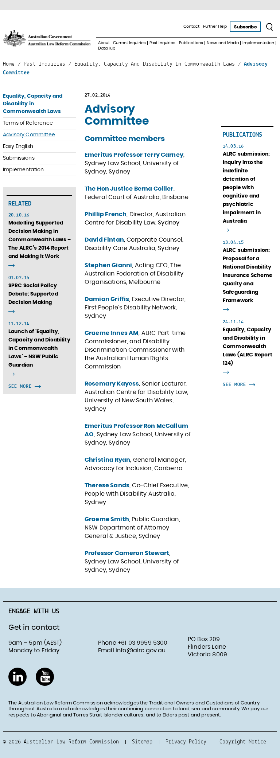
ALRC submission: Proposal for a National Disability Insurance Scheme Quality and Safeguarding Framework (248, 275)
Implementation (258, 43)
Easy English (18, 146)
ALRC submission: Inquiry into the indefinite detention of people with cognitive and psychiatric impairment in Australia (246, 188)
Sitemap (142, 741)
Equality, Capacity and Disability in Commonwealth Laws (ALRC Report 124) (247, 346)
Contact (191, 26)
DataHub (106, 48)
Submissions (19, 158)
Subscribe (245, 27)
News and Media (223, 43)
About (103, 43)
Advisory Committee (29, 134)
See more (21, 386)
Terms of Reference (28, 123)
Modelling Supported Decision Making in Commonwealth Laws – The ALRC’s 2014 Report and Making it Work (39, 239)
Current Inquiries (129, 43)
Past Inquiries (162, 43)
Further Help (215, 26)
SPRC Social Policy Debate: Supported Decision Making (33, 294)
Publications (191, 43)
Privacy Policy (186, 741)
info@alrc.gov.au (141, 650)
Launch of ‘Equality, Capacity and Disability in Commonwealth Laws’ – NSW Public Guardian (39, 348)
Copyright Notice (242, 741)
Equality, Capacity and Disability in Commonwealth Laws (33, 104)
